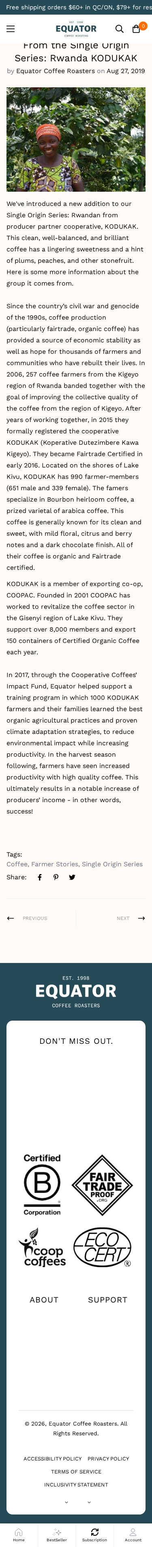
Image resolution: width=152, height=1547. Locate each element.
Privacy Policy (108, 1459)
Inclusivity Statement (76, 1485)
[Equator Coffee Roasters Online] (76, 29)
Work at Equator (44, 1356)
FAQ (108, 1340)
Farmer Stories (54, 864)
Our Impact (44, 1327)
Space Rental (44, 1387)
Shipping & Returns (108, 1356)
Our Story (44, 1314)
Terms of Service (76, 1472)
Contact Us (108, 1314)
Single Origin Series (112, 864)
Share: (16, 877)
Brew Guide (44, 1340)
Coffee (17, 864)
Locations (108, 1327)
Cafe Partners (44, 1374)
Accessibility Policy (52, 1459)
